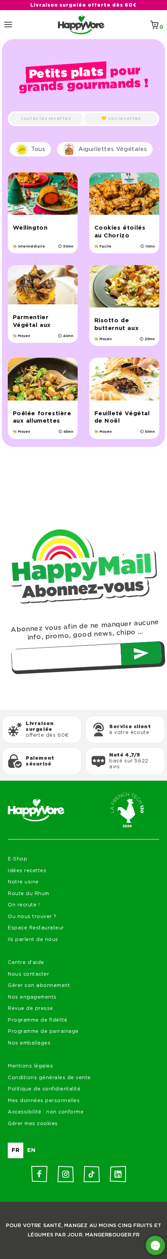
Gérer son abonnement (39, 985)
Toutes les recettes (46, 118)
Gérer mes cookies (33, 1123)
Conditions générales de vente (49, 1077)
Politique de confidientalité (44, 1089)
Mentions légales (30, 1066)
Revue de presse (30, 1008)
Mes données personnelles (44, 1100)
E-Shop (17, 859)
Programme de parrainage (43, 1031)
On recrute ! (24, 905)
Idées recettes (27, 870)
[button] (8, 24)
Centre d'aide (26, 962)
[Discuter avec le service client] (155, 1245)
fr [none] (15, 1150)
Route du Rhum (28, 893)
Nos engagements (32, 997)
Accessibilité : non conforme (46, 1112)
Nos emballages (29, 1043)
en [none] (31, 1150)
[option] (31, 1150)
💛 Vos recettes (121, 118)
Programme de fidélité (38, 1020)
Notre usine (23, 882)
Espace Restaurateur (36, 928)
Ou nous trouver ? (32, 916)
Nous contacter (28, 974)
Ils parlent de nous (33, 939)
